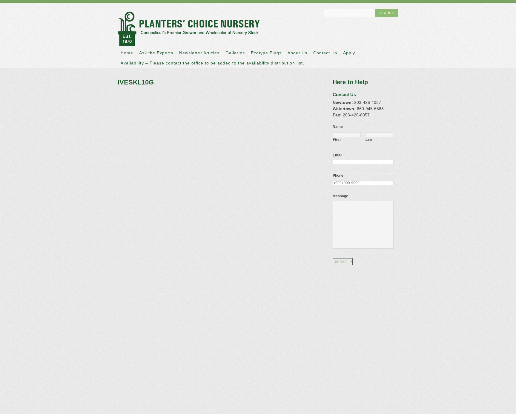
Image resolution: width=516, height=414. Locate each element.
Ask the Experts (156, 52)
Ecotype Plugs (266, 52)
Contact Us (325, 52)
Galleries (235, 52)
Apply (349, 52)
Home (127, 52)
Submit (341, 262)
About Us (297, 52)
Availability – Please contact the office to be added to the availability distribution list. (212, 63)
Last (369, 139)
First (336, 139)
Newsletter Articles (199, 52)
